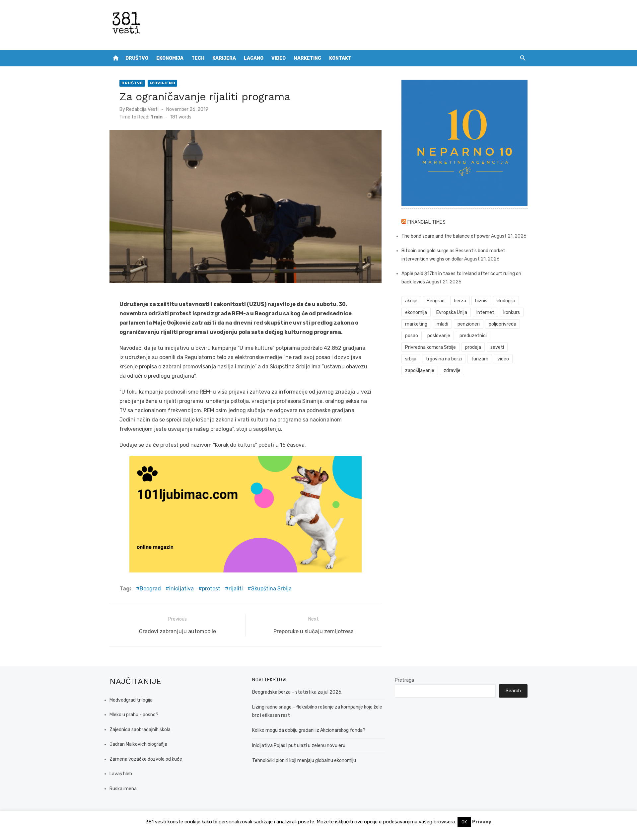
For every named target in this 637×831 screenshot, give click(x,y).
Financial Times (426, 222)
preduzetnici (473, 336)
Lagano (253, 58)
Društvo (136, 58)
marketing (416, 324)
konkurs (511, 312)
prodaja (473, 347)
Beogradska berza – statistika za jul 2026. (297, 692)
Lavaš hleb (120, 774)
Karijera (224, 58)
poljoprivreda (502, 324)
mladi (442, 324)
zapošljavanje (419, 370)
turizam (479, 359)
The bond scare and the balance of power (445, 236)
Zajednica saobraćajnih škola (140, 729)
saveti (497, 347)
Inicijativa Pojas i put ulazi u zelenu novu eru (298, 745)
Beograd (150, 588)
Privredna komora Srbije (430, 347)
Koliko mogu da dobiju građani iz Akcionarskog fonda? (308, 730)
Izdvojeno (163, 83)
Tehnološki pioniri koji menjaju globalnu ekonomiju (304, 760)
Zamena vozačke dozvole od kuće (145, 759)
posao (411, 336)
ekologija (506, 301)
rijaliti (236, 588)
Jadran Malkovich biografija (138, 744)
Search (513, 691)
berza (460, 301)
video (503, 359)
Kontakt (340, 58)
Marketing (307, 58)
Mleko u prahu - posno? (133, 715)
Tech (197, 58)
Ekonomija (169, 58)
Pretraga (404, 680)
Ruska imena (123, 789)
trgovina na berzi (444, 359)
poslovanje (438, 336)
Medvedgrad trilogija (131, 700)
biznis (481, 301)
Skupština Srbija (271, 588)
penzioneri (469, 324)
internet (485, 312)
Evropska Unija (451, 312)
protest (211, 588)
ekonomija (416, 312)
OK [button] (464, 821)
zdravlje (452, 370)
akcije (411, 301)
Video (278, 58)
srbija (410, 359)
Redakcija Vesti (142, 109)
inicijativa (181, 588)
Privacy (481, 822)
